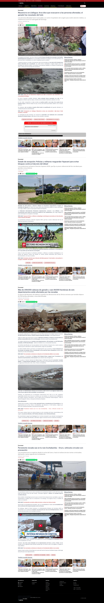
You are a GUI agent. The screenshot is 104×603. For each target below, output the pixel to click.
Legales (33, 583)
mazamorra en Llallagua (53, 119)
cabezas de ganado (47, 420)
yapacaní (28, 262)
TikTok (20, 585)
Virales (61, 584)
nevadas (57, 420)
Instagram (21, 586)
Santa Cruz (28, 0)
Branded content (63, 582)
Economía (20, 148)
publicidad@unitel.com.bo (35, 597)
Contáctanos (34, 582)
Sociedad (20, 10)
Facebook (21, 582)
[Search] (84, 3)
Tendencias (62, 581)
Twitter (20, 583)
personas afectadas (27, 119)
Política (33, 148)
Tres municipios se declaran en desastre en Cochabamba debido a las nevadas (41, 548)
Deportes (47, 587)
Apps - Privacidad (77, 587)
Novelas (74, 583)
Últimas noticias (21, 0)
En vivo (74, 582)
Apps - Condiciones (77, 589)
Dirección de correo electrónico (32, 126)
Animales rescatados (39, 119)
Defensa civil (25, 420)
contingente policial (50, 262)
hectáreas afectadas (36, 420)
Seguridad (48, 583)
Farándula (61, 585)
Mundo (46, 148)
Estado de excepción (37, 262)
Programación (76, 585)
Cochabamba (38, 0)
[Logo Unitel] (21, 3)
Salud (74, 148)
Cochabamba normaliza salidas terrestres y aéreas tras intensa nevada (39, 502)
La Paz (33, 0)
